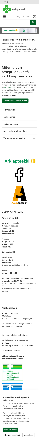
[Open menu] (4, 16)
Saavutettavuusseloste (11, 351)
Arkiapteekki (18, 9)
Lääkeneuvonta (10, 124)
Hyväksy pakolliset (12, 435)
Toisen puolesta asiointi (14, 138)
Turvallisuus (9, 109)
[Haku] (33, 22)
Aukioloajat (5, 2)
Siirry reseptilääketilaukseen (15, 100)
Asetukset (28, 435)
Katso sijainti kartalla (10, 223)
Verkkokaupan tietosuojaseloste (15, 340)
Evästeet (5, 343)
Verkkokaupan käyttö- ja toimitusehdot (17, 345)
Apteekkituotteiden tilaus (15, 131)
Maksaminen (9, 117)
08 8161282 (6, 316)
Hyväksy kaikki (10, 430)
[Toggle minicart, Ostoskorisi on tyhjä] (34, 16)
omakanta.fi (9, 87)
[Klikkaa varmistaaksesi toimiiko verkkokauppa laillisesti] (19, 372)
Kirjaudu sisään (23, 16)
